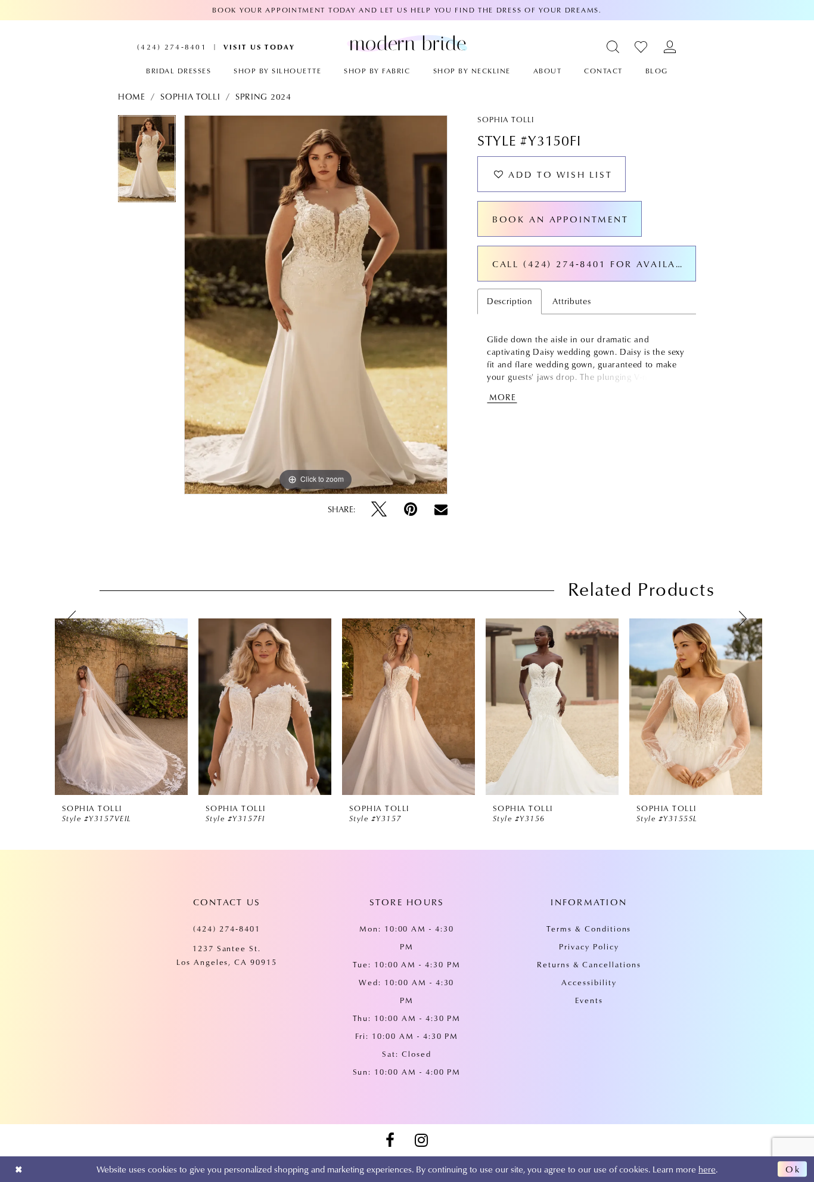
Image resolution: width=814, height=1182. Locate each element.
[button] (613, 46)
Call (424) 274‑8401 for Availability (594, 263)
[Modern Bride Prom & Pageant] (407, 43)
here (707, 1168)
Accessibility (588, 982)
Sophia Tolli (190, 97)
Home (131, 97)
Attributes (571, 301)
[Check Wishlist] (641, 46)
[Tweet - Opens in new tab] (379, 509)
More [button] (503, 397)
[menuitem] (172, 46)
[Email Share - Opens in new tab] (441, 509)
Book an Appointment (560, 218)
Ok (793, 1169)
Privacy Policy (589, 946)
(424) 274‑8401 (226, 928)
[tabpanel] (147, 163)
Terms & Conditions (588, 928)
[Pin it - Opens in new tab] (410, 509)
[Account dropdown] (670, 46)
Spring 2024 (263, 97)
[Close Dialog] (18, 1169)
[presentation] (121, 706)
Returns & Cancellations (589, 964)
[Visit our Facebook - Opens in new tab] (389, 1140)
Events (589, 1000)
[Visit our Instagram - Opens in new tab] (421, 1140)
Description (510, 301)
